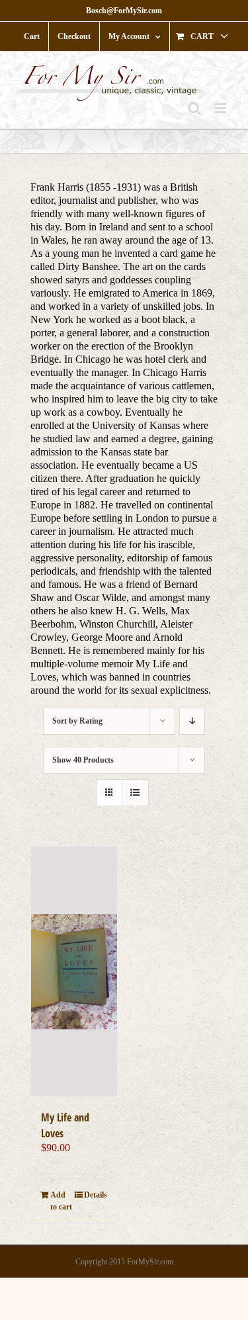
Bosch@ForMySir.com (124, 10)
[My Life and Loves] (74, 971)
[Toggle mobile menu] (221, 108)
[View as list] (135, 793)
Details (95, 1195)
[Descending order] (192, 721)
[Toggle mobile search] (194, 108)
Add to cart (61, 1200)
